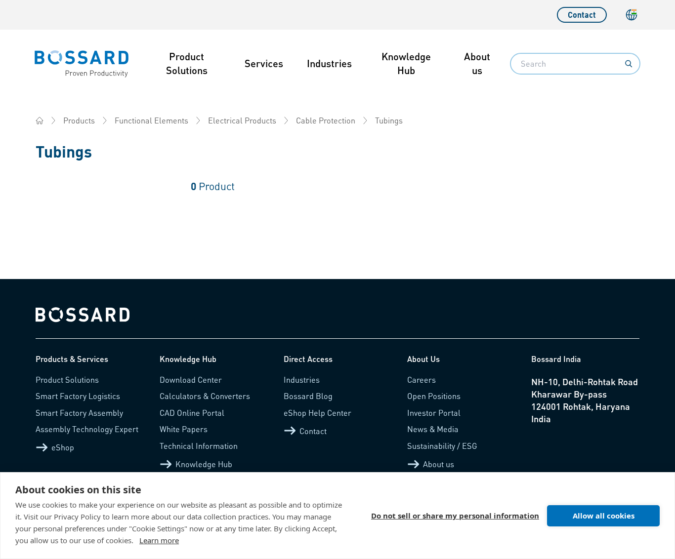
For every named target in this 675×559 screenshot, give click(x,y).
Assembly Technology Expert (87, 429)
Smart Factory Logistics (78, 396)
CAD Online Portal (192, 412)
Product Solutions (187, 63)
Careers (421, 379)
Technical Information (199, 445)
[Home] (39, 120)
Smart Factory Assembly (79, 412)
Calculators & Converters (205, 396)
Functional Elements (151, 120)
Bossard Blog (308, 396)
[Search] (629, 64)
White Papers (184, 429)
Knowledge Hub (406, 63)
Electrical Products (242, 120)
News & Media (433, 429)
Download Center (191, 379)
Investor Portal (434, 412)
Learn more (159, 540)
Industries (329, 63)
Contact (582, 14)
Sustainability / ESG (442, 445)
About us (477, 63)
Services (264, 63)
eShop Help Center (317, 412)
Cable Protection (325, 120)
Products (79, 120)
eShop (62, 447)
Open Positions (434, 396)
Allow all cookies (603, 515)
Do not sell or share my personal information (455, 515)
